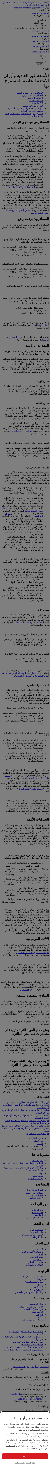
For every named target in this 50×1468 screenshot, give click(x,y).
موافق (25, 1456)
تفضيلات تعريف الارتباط (25, 1462)
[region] (25, 1439)
